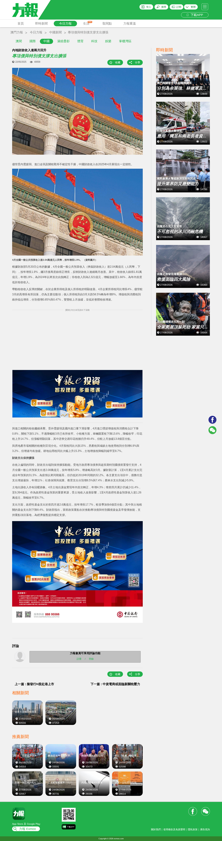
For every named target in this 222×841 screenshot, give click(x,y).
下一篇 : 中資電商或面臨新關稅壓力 (115, 684)
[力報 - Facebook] (212, 419)
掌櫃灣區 (125, 41)
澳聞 (19, 41)
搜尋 (163, 7)
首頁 (21, 23)
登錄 (91, 658)
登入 (148, 7)
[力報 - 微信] (212, 430)
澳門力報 (16, 32)
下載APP (196, 15)
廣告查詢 (205, 829)
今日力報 (65, 23)
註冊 (79, 658)
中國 (46, 41)
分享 (137, 62)
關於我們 (156, 829)
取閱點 (107, 23)
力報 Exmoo (27, 829)
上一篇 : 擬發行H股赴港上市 (34, 684)
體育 (80, 41)
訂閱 (178, 7)
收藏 (117, 62)
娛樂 (108, 41)
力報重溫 (129, 23)
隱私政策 (193, 829)
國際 (32, 41)
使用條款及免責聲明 (174, 829)
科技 (94, 41)
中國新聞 (55, 32)
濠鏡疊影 (63, 41)
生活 (87, 23)
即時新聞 (41, 23)
